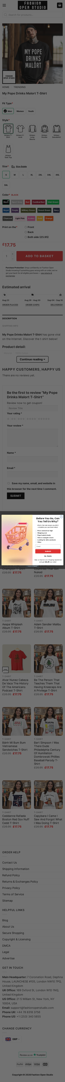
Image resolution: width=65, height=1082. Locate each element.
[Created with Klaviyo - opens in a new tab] (32, 566)
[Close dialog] (61, 516)
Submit (48, 551)
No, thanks (48, 556)
